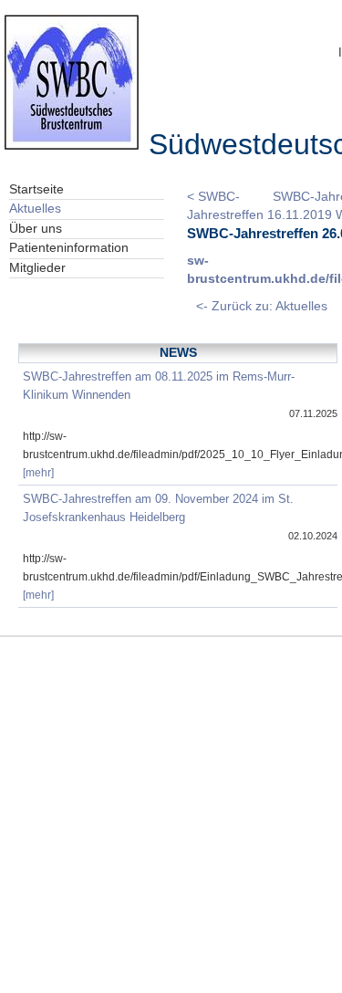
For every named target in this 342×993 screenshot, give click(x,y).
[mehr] (38, 472)
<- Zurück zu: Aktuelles (261, 306)
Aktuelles (35, 208)
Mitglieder (37, 268)
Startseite (36, 189)
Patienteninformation (69, 248)
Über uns (35, 228)
